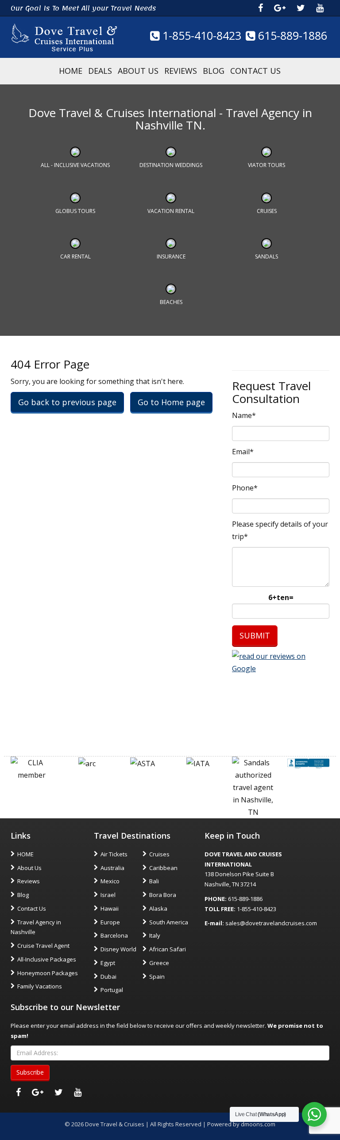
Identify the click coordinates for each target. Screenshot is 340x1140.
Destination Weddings (170, 165)
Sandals (266, 256)
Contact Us (255, 70)
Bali (154, 881)
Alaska (158, 908)
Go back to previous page (67, 402)
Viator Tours (266, 165)
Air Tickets (114, 854)
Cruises (267, 211)
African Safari (167, 949)
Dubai (108, 976)
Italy (154, 935)
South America (168, 922)
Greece (159, 963)
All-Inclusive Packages (46, 959)
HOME (70, 70)
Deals (100, 70)
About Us (138, 70)
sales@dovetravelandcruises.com (271, 923)
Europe (110, 922)
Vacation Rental (170, 211)
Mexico (110, 881)
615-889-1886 (291, 35)
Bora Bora (162, 895)
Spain (157, 976)
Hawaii (109, 908)
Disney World (118, 949)
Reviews (180, 70)
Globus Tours (75, 211)
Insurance (171, 256)
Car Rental (75, 256)
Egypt (107, 963)
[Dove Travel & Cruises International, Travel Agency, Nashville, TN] (308, 763)
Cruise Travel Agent (43, 946)
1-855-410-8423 (200, 35)
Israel (108, 895)
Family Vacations (39, 986)
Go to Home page (171, 402)
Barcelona (114, 935)
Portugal (111, 990)
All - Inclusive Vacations (75, 165)
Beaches (171, 302)
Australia (112, 868)
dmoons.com (258, 1124)
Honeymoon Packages (47, 973)
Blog (213, 70)
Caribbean (163, 868)
